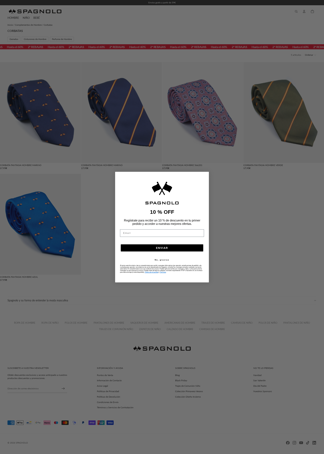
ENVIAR (162, 247)
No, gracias (162, 260)
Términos (163, 272)
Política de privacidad (151, 272)
